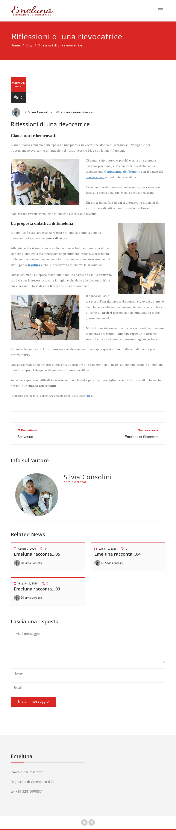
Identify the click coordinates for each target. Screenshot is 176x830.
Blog (29, 45)
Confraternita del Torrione (122, 171)
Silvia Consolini (40, 112)
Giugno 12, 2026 (28, 583)
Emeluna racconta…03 (37, 589)
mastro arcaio (95, 177)
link (89, 395)
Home (15, 45)
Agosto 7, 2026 (27, 548)
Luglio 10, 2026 (108, 548)
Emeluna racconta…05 (37, 554)
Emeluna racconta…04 (117, 554)
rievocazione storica (77, 112)
